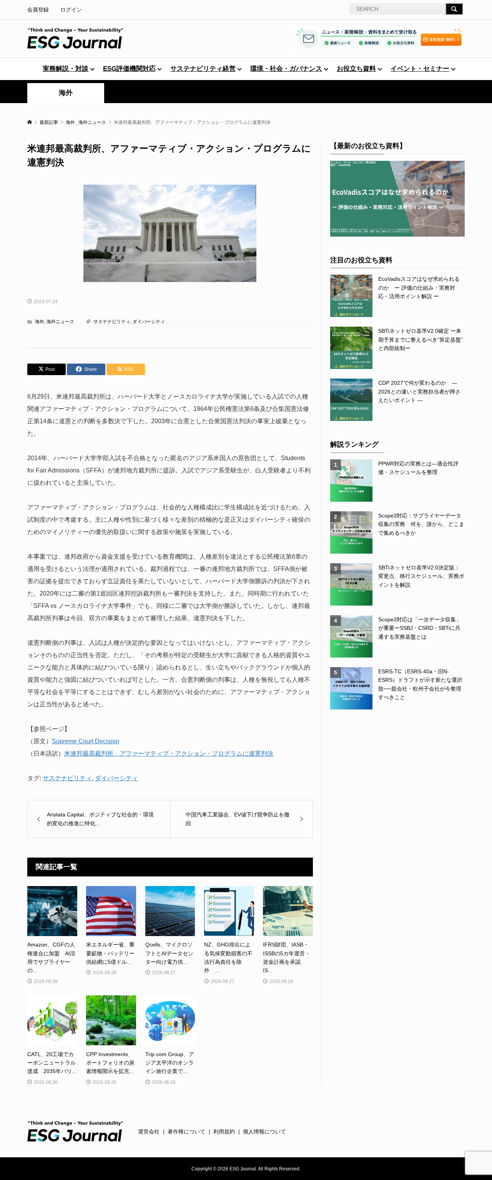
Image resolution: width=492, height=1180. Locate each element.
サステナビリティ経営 (203, 68)
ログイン (71, 10)
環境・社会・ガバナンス (286, 68)
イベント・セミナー (420, 68)
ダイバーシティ (149, 321)
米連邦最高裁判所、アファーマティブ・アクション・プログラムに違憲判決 (168, 753)
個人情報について (264, 1131)
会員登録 (38, 10)
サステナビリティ (111, 321)
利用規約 (224, 1131)
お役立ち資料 (356, 68)
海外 (66, 93)
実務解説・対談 (65, 68)
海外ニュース (60, 321)
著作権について (186, 1131)
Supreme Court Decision (85, 741)
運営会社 (149, 1131)
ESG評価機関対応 (129, 68)
